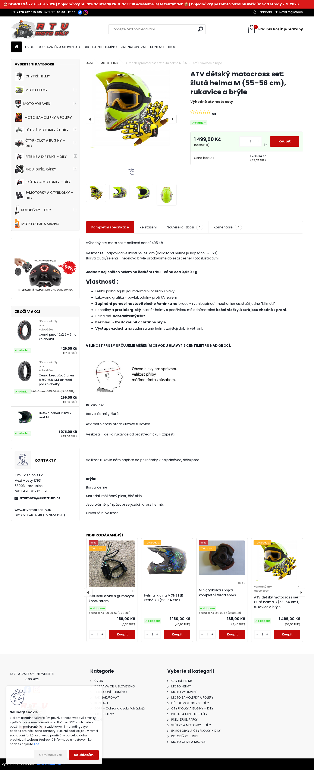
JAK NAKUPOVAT (134, 47)
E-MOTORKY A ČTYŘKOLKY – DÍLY (49, 195)
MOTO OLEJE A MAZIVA (40, 223)
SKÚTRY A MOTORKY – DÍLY (48, 181)
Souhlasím (84, 754)
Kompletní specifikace (110, 227)
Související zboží (184, 227)
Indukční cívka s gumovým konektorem (111, 598)
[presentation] (90, 119)
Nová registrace (291, 12)
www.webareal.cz (51, 764)
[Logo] (40, 29)
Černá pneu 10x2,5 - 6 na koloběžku (57, 337)
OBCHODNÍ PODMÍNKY (101, 47)
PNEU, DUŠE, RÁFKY (40, 169)
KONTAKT (157, 47)
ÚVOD (29, 47)
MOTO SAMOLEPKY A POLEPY (48, 117)
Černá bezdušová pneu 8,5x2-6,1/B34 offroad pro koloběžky (56, 379)
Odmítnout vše (50, 755)
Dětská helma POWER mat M (55, 415)
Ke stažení (148, 227)
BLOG (172, 47)
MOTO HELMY (36, 89)
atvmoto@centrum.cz (40, 498)
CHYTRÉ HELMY (37, 76)
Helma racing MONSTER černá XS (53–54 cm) (163, 598)
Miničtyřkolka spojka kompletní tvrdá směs (217, 592)
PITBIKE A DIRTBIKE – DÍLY (46, 156)
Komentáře (226, 227)
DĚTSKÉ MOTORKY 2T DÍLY (47, 129)
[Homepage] (16, 47)
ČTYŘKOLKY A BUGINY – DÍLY (45, 143)
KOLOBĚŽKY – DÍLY (36, 209)
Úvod (89, 63)
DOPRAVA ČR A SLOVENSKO (59, 47)
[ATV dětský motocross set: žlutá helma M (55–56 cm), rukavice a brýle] (131, 109)
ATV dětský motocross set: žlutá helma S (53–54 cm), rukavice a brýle (276, 602)
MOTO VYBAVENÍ (37, 103)
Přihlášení (265, 12)
